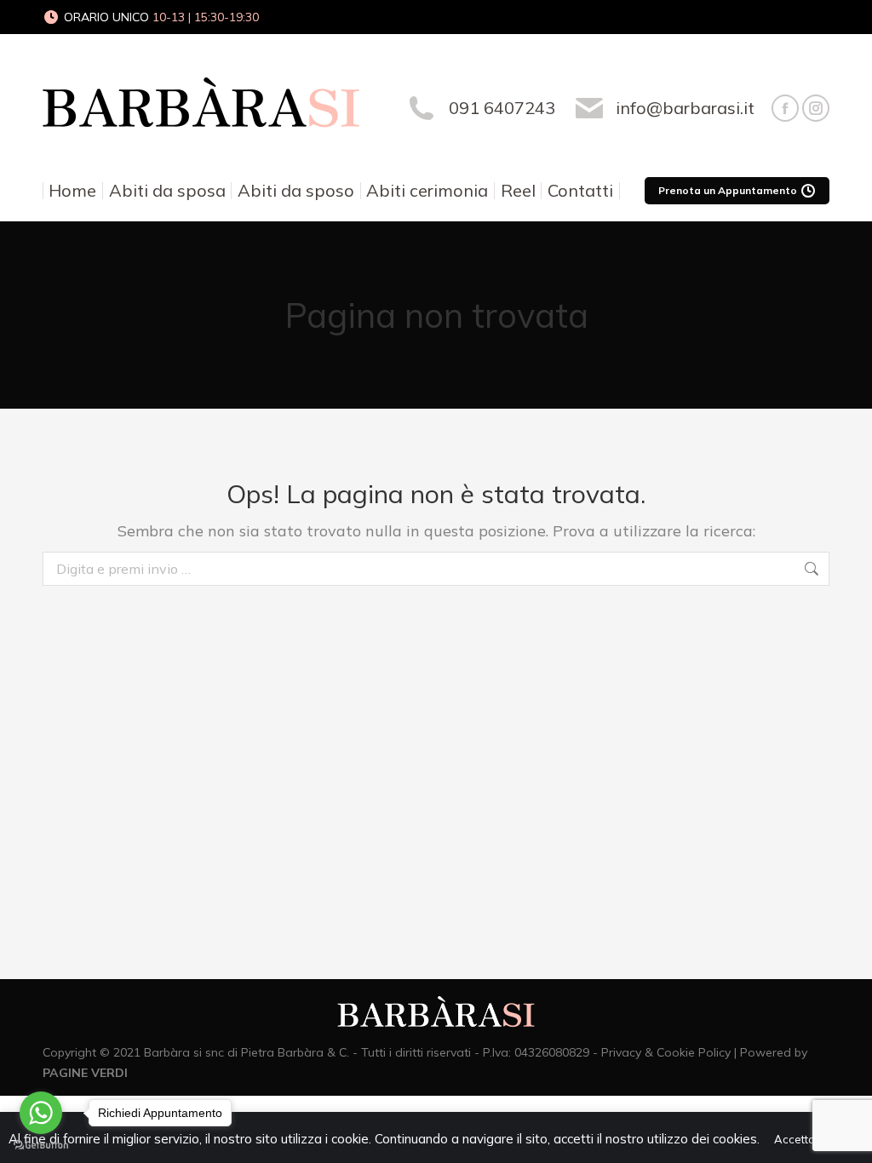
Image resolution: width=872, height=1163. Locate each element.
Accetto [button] (794, 1139)
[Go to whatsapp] (41, 1112)
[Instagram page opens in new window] (815, 108)
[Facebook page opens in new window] (785, 108)
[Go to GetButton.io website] (41, 1145)
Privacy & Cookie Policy (666, 1052)
